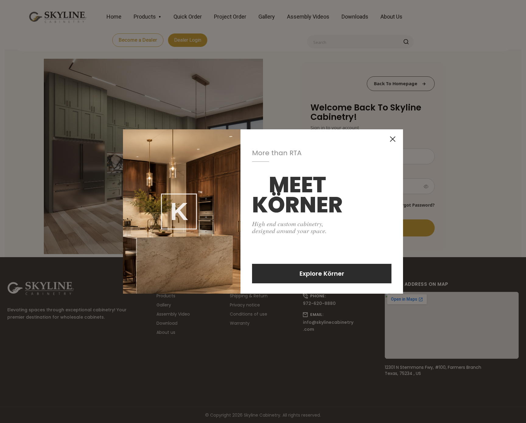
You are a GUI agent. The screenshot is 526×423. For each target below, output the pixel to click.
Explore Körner (322, 273)
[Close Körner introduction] (392, 139)
